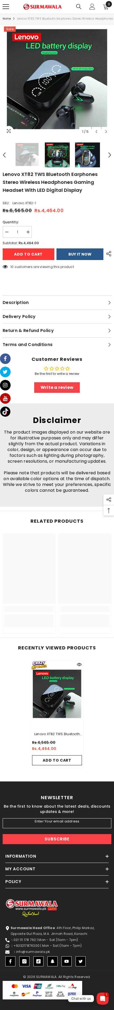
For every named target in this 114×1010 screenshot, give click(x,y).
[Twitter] (81, 961)
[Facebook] (10, 961)
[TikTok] (38, 961)
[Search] (79, 6)
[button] (96, 131)
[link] (29, 609)
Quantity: (11, 222)
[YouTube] (67, 961)
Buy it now (79, 254)
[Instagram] (24, 961)
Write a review (57, 387)
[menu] (6, 6)
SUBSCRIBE (57, 839)
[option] (57, 81)
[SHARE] (107, 253)
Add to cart (28, 254)
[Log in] (92, 7)
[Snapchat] (52, 961)
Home (7, 19)
